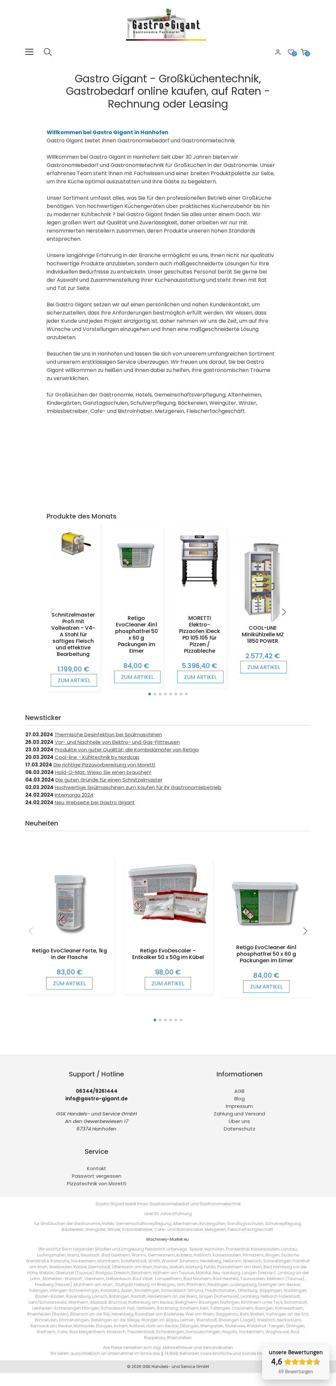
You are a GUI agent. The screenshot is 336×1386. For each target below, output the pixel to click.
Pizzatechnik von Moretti (96, 1183)
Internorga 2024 (74, 794)
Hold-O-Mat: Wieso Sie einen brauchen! (103, 772)
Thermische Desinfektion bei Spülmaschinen (108, 734)
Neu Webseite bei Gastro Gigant (95, 802)
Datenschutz (239, 1128)
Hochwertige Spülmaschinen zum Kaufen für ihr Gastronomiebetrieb (138, 787)
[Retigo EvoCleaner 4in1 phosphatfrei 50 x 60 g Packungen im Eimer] (136, 574)
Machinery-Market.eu (167, 1239)
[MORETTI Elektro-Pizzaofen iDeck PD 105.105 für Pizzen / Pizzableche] (199, 586)
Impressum (239, 1106)
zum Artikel (74, 680)
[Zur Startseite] (168, 44)
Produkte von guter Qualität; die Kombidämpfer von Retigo (127, 749)
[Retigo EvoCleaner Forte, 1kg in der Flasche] (70, 942)
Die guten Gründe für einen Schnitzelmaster (108, 779)
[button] (149, 694)
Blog (239, 1098)
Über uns (239, 1121)
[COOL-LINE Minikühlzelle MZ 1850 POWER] (263, 620)
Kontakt (96, 1168)
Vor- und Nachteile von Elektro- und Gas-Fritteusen (117, 742)
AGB (239, 1091)
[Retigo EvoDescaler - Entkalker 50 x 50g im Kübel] (168, 921)
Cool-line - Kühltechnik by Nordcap (97, 757)
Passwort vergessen (96, 1175)
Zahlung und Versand (239, 1113)
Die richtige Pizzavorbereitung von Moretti (104, 764)
